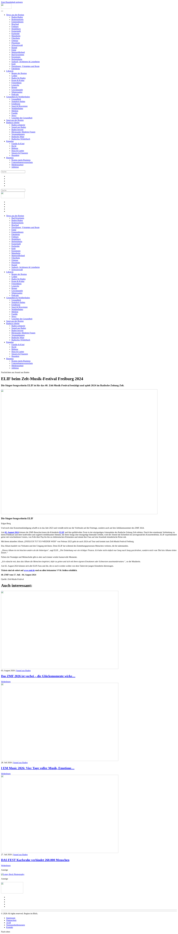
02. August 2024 (12, 532)
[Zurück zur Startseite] (6, 8)
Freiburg (15, 26)
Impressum (10, 918)
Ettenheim (15, 69)
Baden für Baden (18, 78)
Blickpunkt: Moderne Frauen (23, 132)
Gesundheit (16, 99)
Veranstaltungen (18, 134)
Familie (14, 113)
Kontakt (9, 927)
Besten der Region (19, 73)
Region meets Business (20, 160)
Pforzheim (15, 43)
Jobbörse (15, 167)
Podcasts (15, 94)
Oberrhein (15, 38)
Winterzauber (16, 92)
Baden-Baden (17, 17)
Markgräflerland (18, 52)
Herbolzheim (16, 59)
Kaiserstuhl (16, 31)
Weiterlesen (6, 681)
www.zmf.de (29, 570)
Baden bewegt (17, 129)
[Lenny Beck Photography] (12, 874)
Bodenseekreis (17, 19)
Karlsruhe (15, 33)
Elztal (13, 50)
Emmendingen (17, 22)
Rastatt (14, 47)
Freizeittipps (16, 83)
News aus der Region (15, 15)
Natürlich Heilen (18, 101)
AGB (8, 923)
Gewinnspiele (17, 90)
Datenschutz (11, 920)
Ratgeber (10, 141)
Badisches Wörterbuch (20, 139)
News (13, 115)
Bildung (14, 148)
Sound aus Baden (18, 127)
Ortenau (14, 40)
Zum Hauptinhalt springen (12, 2)
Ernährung (15, 104)
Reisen (14, 87)
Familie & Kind (17, 144)
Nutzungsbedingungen (15, 925)
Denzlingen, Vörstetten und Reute (25, 66)
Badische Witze (17, 136)
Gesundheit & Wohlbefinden (18, 97)
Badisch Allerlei (12, 122)
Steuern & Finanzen (19, 153)
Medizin (14, 111)
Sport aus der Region (15, 120)
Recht (13, 146)
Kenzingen (15, 57)
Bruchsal (15, 24)
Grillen (14, 76)
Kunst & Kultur (17, 80)
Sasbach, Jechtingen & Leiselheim (25, 62)
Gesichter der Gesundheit (21, 118)
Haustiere (15, 155)
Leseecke (15, 85)
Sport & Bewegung (19, 106)
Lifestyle (9, 71)
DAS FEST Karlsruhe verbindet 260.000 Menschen (35, 860)
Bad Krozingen (17, 54)
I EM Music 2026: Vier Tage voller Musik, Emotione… (37, 768)
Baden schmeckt (18, 125)
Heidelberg (16, 29)
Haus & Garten (17, 151)
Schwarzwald (17, 45)
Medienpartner (17, 165)
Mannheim (15, 36)
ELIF (61, 532)
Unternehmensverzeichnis (22, 162)
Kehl (13, 64)
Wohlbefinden (17, 108)
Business (10, 158)
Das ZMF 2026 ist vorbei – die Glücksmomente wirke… (38, 676)
